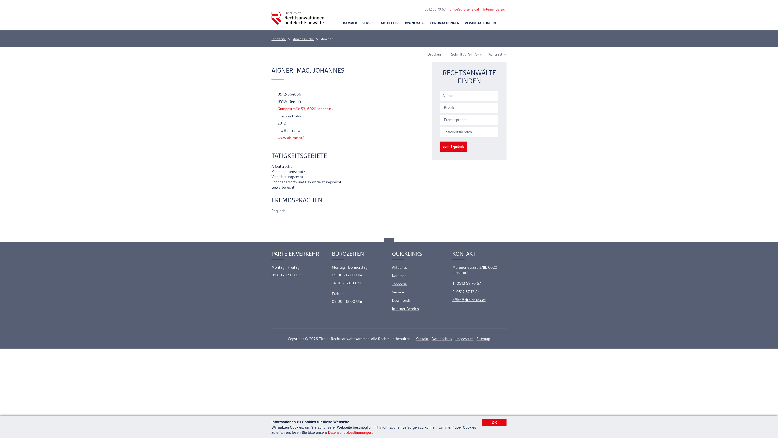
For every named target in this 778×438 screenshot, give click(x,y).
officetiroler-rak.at (464, 9)
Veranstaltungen (480, 23)
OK (494, 422)
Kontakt (422, 338)
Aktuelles (389, 23)
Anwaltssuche (303, 39)
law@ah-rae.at (289, 130)
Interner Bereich (495, 9)
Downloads (414, 23)
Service (368, 23)
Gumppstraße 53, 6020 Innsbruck (305, 108)
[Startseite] (297, 14)
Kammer (350, 23)
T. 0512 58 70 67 (433, 9)
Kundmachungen (445, 23)
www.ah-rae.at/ (290, 137)
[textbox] (470, 107)
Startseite (278, 39)
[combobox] (470, 107)
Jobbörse (399, 284)
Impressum (464, 338)
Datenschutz (442, 338)
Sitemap (483, 338)
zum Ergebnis (453, 146)
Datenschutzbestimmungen (350, 432)
